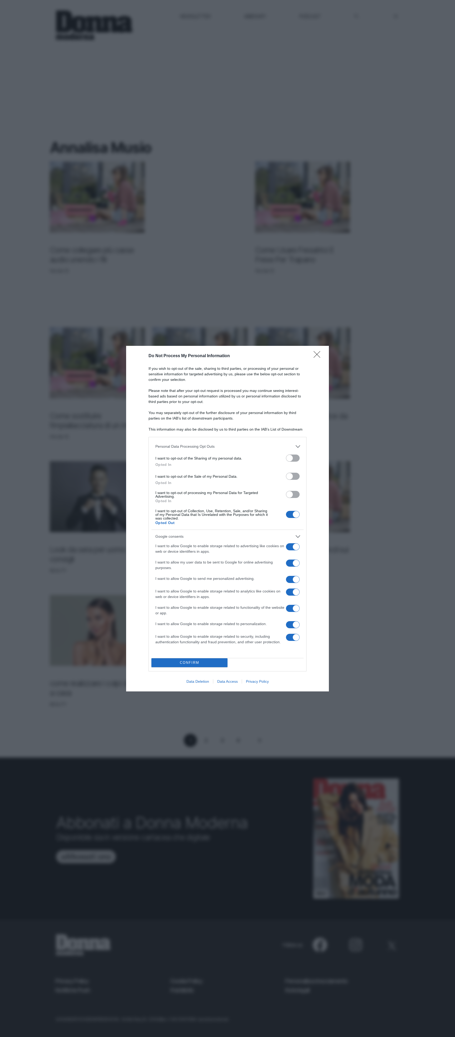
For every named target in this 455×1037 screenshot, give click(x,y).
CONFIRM (189, 663)
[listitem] (227, 446)
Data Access (227, 681)
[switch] (293, 458)
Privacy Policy (257, 681)
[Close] (319, 356)
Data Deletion (197, 681)
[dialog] (227, 518)
